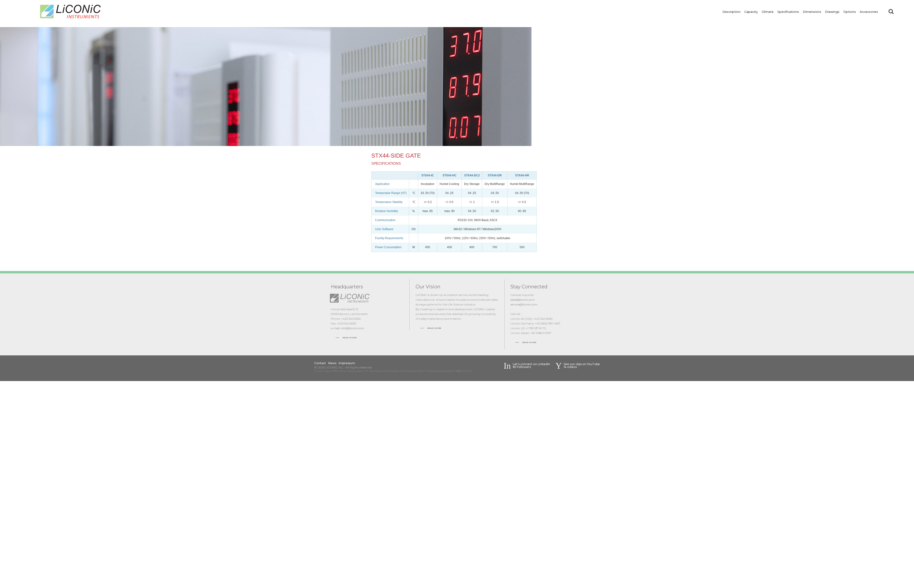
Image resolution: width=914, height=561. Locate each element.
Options (849, 12)
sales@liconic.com (523, 299)
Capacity (751, 12)
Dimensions (812, 12)
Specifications (788, 12)
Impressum (347, 363)
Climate (768, 12)
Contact (320, 363)
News (332, 363)
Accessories (869, 12)
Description (731, 12)
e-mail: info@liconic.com (347, 328)
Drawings (832, 12)
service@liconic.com (524, 304)
